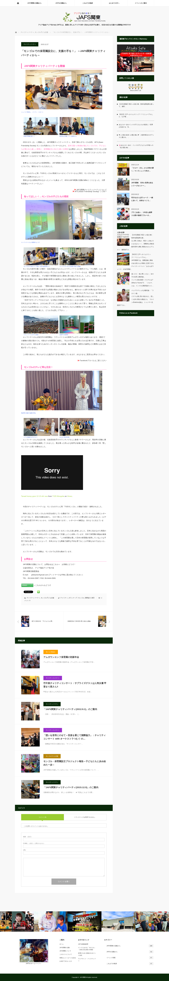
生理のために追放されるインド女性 (87, 954)
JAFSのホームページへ (33, 963)
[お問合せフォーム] (27, 587)
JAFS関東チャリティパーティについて (91, 190)
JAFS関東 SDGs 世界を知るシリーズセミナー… (142, 184)
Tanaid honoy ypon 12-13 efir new (34, 496)
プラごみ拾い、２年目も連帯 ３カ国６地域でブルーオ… (142, 213)
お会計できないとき (66, 961)
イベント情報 (129, 958)
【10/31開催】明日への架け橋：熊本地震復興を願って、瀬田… (136, 105)
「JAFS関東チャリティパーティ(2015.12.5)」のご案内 (70, 787)
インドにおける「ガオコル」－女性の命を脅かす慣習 (87, 948)
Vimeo (69, 496)
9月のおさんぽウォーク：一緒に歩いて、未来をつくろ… (142, 199)
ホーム (62, 944)
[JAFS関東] (84, 21)
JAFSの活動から (61, 3)
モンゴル (81, 598)
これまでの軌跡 (87, 3)
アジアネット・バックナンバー (87, 960)
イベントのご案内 (141, 3)
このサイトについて (66, 954)
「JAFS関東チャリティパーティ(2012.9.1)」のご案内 (70, 709)
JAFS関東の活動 (65, 947)
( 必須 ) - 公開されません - (34, 843)
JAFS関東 (83, 977)
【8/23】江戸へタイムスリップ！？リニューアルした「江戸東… (136, 115)
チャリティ (64, 598)
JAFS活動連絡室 (83, 944)
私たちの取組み (50, 652)
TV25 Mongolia (58, 496)
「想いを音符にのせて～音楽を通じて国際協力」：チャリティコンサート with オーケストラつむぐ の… (74, 737)
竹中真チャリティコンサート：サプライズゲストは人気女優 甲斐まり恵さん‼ (74, 685)
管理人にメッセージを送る (68, 958)
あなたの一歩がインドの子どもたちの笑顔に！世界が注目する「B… (136, 126)
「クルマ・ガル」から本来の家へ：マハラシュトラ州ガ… (142, 169)
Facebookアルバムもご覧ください (93, 360)
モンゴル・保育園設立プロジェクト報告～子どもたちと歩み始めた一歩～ (74, 763)
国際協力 (88, 598)
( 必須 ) (27, 836)
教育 (93, 598)
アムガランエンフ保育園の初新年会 (61, 657)
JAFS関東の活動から (34, 3)
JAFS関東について (65, 951)
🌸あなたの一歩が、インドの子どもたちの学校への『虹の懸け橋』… (136, 146)
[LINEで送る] (38, 592)
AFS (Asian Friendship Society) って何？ (91, 191)
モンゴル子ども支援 (47, 598)
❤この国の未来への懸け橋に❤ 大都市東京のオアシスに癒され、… (136, 136)
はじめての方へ (114, 3)
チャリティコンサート (53, 678)
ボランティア (73, 598)
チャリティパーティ (30, 44)
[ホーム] (18, 3)
